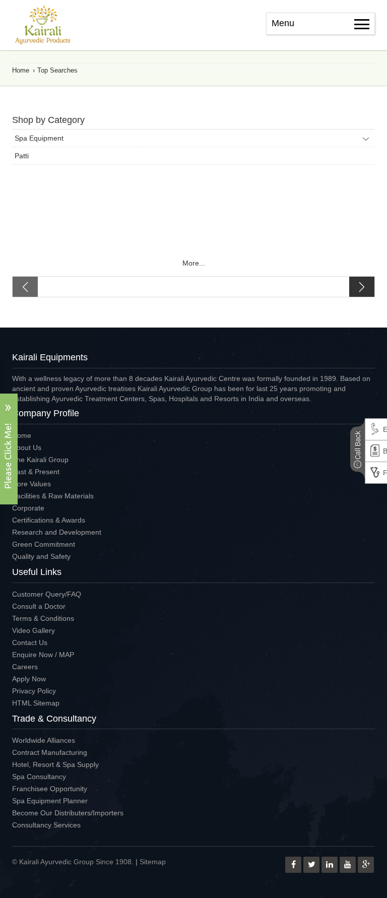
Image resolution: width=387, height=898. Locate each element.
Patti (22, 156)
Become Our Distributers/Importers (67, 813)
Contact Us (29, 642)
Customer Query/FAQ (46, 594)
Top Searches (57, 70)
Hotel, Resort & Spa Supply (55, 764)
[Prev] (103, 287)
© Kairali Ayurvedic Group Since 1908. (73, 862)
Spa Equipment (39, 138)
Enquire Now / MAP (43, 655)
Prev (103, 287)
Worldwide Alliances (43, 740)
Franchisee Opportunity (49, 789)
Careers (25, 667)
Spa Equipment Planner (50, 801)
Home (20, 70)
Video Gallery (33, 630)
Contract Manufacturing (49, 752)
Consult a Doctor (39, 606)
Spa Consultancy (39, 777)
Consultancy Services (46, 825)
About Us (26, 447)
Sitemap (153, 862)
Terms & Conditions (43, 618)
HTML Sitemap (35, 703)
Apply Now (29, 679)
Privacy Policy (34, 691)
